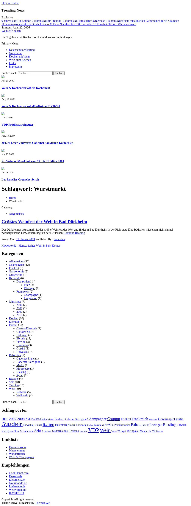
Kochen (13, 318)
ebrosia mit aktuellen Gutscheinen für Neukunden (142, 20)
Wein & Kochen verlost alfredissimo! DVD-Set (30, 106)
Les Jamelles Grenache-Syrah (20, 179)
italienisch (61, 424)
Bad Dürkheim (39, 419)
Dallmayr (21, 335)
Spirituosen (46, 431)
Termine (14, 385)
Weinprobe (145, 431)
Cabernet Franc (25, 358)
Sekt (11, 382)
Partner (13, 325)
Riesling (21, 371)
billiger (51, 419)
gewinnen (153, 419)
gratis (179, 419)
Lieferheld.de (17, 479)
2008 (21, 419)
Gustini (20, 348)
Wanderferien (17, 453)
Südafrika (58, 430)
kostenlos (99, 425)
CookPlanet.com (19, 473)
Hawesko (22, 351)
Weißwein (22, 395)
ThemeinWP (42, 502)
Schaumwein (27, 431)
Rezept (145, 425)
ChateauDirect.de (26, 328)
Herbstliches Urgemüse (84, 20)
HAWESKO (16, 493)
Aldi (28, 419)
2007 (19, 308)
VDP (93, 430)
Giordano (22, 345)
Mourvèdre (22, 368)
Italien (48, 424)
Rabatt (136, 424)
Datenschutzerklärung (22, 49)
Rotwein (21, 392)
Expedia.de (15, 476)
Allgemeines (16, 213)
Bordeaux (59, 419)
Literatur (14, 321)
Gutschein (12, 424)
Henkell (38, 425)
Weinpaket (133, 430)
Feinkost (14, 268)
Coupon (113, 418)
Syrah (19, 375)
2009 (19, 311)
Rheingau (29, 288)
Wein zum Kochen (20, 59)
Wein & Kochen (11, 30)
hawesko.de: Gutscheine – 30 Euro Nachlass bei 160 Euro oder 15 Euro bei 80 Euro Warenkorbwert (68, 24)
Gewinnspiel (166, 419)
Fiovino (21, 341)
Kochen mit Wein (19, 56)
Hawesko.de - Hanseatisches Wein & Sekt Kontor (30, 245)
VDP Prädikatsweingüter (17, 124)
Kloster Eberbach (77, 425)
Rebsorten (15, 355)
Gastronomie (16, 271)
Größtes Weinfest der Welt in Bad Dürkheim (44, 221)
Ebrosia (20, 338)
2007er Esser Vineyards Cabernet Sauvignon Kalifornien (37, 142)
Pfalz (27, 284)
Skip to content (10, 3)
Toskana (74, 430)
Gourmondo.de (18, 483)
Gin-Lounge (16, 20)
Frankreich (22, 291)
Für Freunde (47, 20)
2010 (19, 315)
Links (12, 63)
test (66, 430)
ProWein (109, 425)
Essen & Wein (17, 447)
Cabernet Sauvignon (28, 361)
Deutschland (23, 281)
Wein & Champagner (21, 457)
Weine (114, 431)
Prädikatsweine (122, 425)
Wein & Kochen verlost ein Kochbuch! (25, 88)
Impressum (15, 66)
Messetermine (17, 450)
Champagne (31, 294)
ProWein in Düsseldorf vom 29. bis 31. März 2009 (32, 161)
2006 (19, 305)
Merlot (20, 365)
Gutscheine (15, 53)
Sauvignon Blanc (10, 431)
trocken (83, 431)
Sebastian (59, 239)
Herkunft (14, 278)
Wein (12, 388)
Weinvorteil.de (17, 489)
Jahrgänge (15, 301)
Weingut (121, 431)
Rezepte (13, 378)
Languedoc (30, 298)
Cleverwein (23, 331)
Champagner (16, 264)
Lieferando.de (17, 486)
